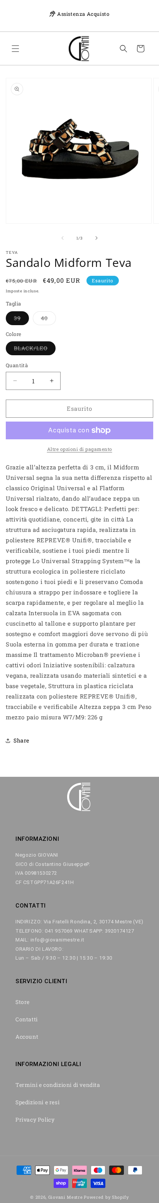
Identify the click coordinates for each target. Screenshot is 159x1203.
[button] (15, 48)
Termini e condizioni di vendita (57, 1084)
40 (48, 319)
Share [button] (21, 740)
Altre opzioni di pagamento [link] (79, 449)
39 (21, 319)
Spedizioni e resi (37, 1102)
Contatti (26, 1019)
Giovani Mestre (65, 1197)
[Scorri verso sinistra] (62, 237)
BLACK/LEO (35, 349)
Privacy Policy (34, 1119)
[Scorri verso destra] (96, 237)
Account (26, 1036)
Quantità (17, 365)
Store (22, 1002)
